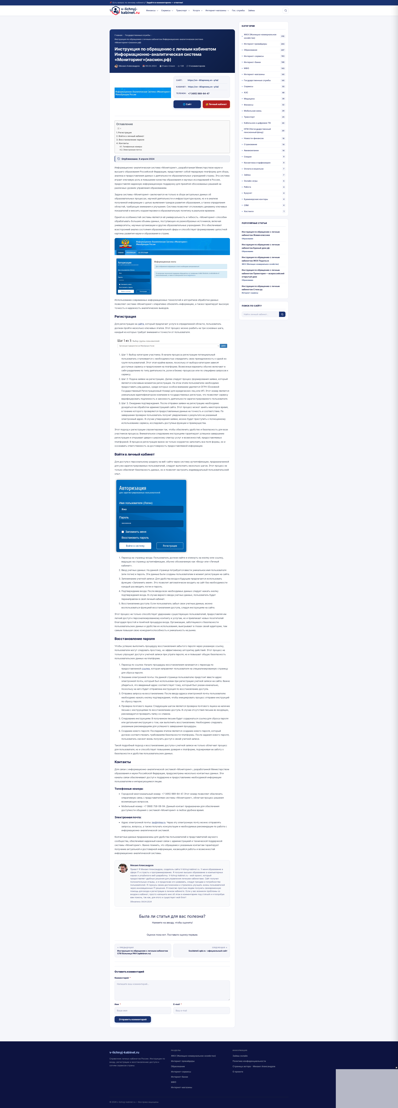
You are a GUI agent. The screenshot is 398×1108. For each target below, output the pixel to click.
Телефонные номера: (132, 146)
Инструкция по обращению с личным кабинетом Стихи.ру (261, 288)
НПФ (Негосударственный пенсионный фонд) (257, 130)
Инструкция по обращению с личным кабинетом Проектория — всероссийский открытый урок (263, 273)
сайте (141, 324)
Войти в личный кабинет (131, 136)
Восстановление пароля (131, 139)
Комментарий (123, 978)
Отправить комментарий (133, 1019)
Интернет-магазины (216, 10)
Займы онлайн (240, 1056)
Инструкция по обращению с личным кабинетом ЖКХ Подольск (261, 259)
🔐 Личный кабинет (216, 104)
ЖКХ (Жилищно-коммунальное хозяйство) (260, 36)
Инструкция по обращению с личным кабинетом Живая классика (261, 233)
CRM (246, 205)
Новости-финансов (254, 138)
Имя (118, 1004)
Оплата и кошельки (254, 168)
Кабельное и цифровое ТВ (257, 123)
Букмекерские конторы (256, 199)
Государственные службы (137, 35)
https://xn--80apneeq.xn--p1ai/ (203, 80)
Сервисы (165, 10)
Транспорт (181, 10)
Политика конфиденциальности (249, 1061)
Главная (118, 35)
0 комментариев (197, 66)
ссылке (146, 668)
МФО (246, 68)
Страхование (250, 144)
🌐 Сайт (187, 104)
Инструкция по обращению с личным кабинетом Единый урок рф (261, 246)
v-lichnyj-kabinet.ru (126, 1102)
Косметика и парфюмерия (257, 162)
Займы (251, 10)
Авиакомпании (251, 150)
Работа (247, 187)
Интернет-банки (252, 62)
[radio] (161, 929)
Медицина (249, 98)
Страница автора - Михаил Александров (254, 1066)
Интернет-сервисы (254, 56)
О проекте (238, 1071)
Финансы (150, 10)
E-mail (177, 1004)
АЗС (246, 92)
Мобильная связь (253, 111)
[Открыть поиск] (286, 11)
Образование (250, 50)
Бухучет (248, 193)
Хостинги (249, 211)
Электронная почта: (132, 150)
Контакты (124, 143)
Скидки (248, 156)
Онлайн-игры (250, 181)
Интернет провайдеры (255, 44)
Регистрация (125, 132)
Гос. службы (238, 10)
